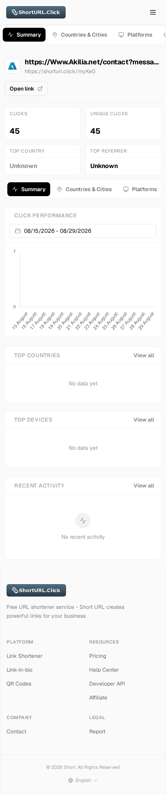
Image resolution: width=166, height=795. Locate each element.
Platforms (139, 34)
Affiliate (98, 697)
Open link (22, 88)
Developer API (107, 683)
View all (144, 355)
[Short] (36, 12)
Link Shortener (24, 655)
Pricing (97, 655)
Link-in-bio (19, 669)
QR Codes (19, 683)
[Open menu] (153, 12)
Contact (16, 731)
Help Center (104, 669)
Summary (29, 34)
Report (97, 731)
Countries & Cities (84, 34)
